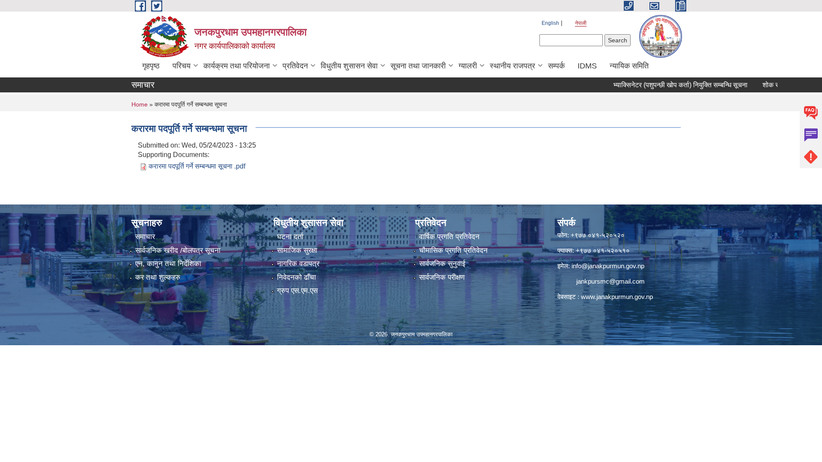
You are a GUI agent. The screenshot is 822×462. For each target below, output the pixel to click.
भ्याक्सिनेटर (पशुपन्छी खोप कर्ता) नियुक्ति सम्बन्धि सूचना (666, 85)
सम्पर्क (556, 66)
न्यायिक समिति (629, 66)
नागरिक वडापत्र (298, 264)
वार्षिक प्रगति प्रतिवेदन (449, 237)
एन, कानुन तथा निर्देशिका (168, 264)
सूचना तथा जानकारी (418, 66)
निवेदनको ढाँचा (296, 277)
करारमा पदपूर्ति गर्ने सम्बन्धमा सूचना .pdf (197, 166)
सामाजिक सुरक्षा (297, 250)
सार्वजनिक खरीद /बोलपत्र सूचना (177, 250)
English (550, 23)
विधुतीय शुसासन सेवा (349, 66)
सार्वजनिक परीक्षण (442, 277)
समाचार (145, 237)
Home (139, 104)
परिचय (182, 66)
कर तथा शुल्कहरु (157, 277)
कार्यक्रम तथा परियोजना (236, 66)
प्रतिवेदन (295, 66)
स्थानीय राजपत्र (512, 66)
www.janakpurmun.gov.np (617, 296)
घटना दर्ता (290, 237)
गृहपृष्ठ (151, 66)
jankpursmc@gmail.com (610, 281)
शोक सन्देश (762, 85)
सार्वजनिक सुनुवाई (442, 264)
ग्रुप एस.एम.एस (297, 291)
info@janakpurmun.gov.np (608, 266)
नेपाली (581, 23)
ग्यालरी (468, 66)
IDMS (587, 66)
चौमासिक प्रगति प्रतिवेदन (453, 250)
